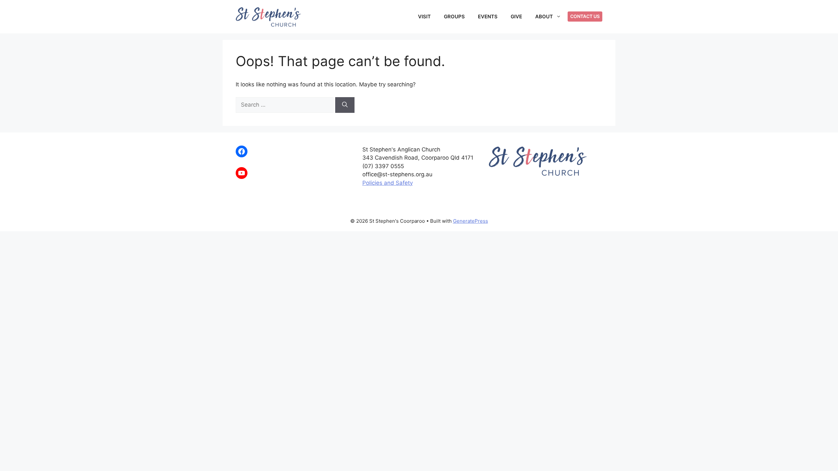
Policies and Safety (387, 183)
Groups (454, 16)
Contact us (585, 16)
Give (516, 16)
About (544, 16)
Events (488, 16)
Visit (424, 16)
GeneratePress (470, 221)
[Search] (345, 105)
